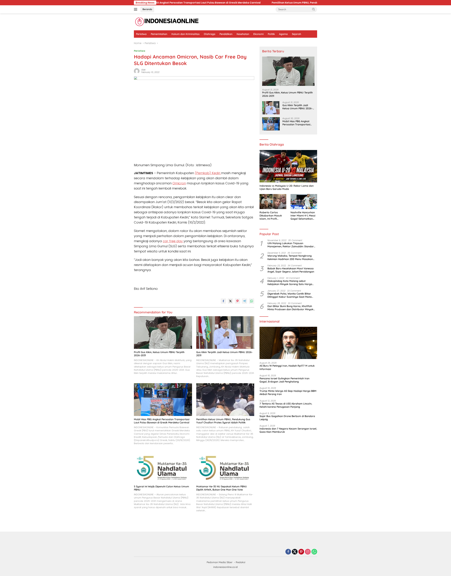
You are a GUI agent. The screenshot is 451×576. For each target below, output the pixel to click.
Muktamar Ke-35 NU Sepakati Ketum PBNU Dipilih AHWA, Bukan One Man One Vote (221, 488)
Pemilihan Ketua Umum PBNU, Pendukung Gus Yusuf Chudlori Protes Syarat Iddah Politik (269, 2)
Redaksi (240, 562)
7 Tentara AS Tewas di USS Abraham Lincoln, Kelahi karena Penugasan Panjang (286, 405)
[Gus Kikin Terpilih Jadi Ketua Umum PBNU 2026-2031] (225, 332)
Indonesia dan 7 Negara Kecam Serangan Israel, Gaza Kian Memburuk (288, 430)
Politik (271, 34)
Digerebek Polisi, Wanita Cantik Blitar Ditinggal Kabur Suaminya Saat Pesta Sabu (289, 295)
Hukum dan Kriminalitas (185, 34)
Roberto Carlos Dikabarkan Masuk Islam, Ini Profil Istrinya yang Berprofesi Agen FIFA (272, 215)
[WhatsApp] (314, 552)
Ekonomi (258, 34)
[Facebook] (288, 552)
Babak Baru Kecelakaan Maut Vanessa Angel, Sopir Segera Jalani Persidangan (290, 270)
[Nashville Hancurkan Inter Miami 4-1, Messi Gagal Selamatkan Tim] (304, 201)
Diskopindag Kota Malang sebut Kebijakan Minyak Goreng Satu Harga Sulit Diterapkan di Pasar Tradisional (289, 282)
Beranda (147, 9)
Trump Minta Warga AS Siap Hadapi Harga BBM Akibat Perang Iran (288, 392)
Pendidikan (226, 34)
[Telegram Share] (244, 301)
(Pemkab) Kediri (208, 173)
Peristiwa (141, 34)
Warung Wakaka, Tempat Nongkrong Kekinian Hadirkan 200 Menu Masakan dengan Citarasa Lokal (290, 257)
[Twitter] (295, 552)
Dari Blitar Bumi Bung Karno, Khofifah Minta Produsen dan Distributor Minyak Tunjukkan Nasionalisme (290, 308)
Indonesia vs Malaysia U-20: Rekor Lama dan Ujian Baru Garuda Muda (287, 187)
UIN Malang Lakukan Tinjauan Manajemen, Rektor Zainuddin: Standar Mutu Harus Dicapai (290, 245)
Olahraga (209, 34)
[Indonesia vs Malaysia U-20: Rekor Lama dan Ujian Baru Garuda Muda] (288, 166)
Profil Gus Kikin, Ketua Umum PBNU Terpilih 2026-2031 (159, 354)
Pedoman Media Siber (220, 562)
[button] (313, 9)
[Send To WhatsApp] (251, 301)
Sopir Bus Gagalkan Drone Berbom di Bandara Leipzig (287, 418)
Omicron (179, 183)
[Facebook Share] (223, 301)
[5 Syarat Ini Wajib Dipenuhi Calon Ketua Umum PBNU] (163, 466)
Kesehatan (243, 34)
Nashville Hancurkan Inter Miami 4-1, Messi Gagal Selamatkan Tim (303, 215)
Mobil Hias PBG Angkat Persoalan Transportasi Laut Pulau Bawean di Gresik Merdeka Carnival (161, 421)
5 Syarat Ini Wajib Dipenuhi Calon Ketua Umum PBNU (161, 488)
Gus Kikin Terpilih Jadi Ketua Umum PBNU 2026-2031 (224, 354)
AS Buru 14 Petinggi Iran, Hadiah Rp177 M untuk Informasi (287, 367)
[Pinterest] (301, 552)
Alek (143, 69)
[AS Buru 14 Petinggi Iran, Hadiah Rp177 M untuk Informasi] (288, 343)
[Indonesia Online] (167, 21)
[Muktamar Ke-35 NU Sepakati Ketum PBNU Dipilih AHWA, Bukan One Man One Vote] (225, 466)
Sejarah (296, 34)
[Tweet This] (230, 301)
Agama (283, 34)
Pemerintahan (159, 34)
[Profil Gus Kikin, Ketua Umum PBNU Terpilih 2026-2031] (163, 332)
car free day (173, 241)
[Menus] (136, 9)
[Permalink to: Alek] (137, 71)
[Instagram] (308, 552)
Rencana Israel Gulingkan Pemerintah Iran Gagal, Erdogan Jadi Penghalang (284, 380)
